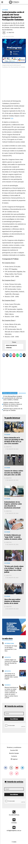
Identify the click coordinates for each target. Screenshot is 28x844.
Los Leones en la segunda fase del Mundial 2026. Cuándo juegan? (11, 676)
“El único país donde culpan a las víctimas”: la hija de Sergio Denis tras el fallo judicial (13, 569)
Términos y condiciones (14, 747)
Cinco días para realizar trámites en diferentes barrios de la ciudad (12, 601)
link (12, 118)
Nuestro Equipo (14, 753)
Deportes (8, 657)
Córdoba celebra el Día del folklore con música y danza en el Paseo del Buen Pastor (12, 404)
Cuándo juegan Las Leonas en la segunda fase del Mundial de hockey (11, 662)
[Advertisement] (14, 83)
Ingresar (15, 759)
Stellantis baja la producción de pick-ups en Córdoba (12, 409)
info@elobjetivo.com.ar (14, 830)
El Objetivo (10, 32)
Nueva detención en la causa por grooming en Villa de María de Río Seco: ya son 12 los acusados (13, 441)
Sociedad (5, 9)
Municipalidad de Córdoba (11, 346)
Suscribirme (14, 719)
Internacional (9, 643)
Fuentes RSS (14, 750)
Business (8, 685)
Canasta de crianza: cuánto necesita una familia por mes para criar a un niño (13, 473)
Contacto (14, 756)
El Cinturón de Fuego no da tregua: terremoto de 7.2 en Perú (11, 648)
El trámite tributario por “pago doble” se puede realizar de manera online (13, 537)
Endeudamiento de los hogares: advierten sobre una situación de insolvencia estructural (13, 505)
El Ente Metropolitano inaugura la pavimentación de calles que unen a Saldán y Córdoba (12, 398)
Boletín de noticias (15, 706)
